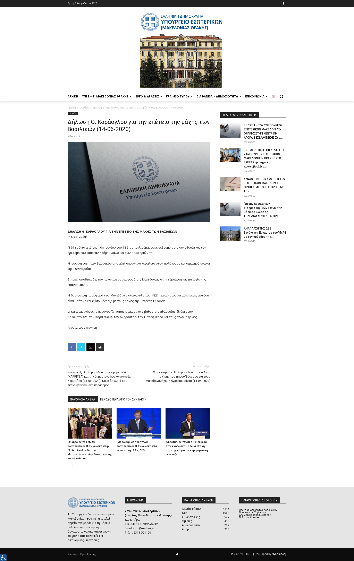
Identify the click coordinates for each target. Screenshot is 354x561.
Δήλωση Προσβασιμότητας (255, 514)
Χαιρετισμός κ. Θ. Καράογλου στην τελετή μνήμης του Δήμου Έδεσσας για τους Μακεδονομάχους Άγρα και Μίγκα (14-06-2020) (178, 376)
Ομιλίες (84, 107)
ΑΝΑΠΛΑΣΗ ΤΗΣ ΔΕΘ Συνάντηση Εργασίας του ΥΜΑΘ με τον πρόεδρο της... (265, 232)
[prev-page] (70, 466)
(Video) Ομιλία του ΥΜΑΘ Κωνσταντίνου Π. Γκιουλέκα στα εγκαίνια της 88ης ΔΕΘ (137, 446)
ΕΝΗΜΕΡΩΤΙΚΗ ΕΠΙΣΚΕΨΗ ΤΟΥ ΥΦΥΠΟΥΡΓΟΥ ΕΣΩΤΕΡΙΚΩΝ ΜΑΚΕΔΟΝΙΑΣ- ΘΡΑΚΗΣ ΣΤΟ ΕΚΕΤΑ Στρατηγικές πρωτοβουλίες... (264, 158)
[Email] (90, 347)
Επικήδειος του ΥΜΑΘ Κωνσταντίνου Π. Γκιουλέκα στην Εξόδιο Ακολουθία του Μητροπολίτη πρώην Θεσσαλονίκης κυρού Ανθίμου (90, 450)
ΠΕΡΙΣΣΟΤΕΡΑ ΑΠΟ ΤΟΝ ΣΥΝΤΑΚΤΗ (123, 399)
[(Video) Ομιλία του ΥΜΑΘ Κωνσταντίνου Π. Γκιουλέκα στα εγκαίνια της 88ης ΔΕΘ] (139, 423)
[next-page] (76, 466)
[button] (281, 96)
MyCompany (279, 554)
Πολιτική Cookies (249, 517)
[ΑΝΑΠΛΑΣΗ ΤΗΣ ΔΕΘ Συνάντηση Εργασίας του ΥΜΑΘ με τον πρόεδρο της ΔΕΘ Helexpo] (230, 233)
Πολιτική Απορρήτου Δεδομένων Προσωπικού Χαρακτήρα (258, 511)
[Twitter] (81, 347)
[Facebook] (284, 4)
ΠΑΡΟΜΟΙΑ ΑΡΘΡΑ (82, 399)
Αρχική (72, 107)
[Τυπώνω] (100, 347)
